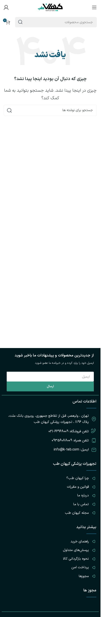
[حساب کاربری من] (6, 7)
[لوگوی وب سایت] (50, 7)
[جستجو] (9, 110)
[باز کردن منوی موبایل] (94, 7)
